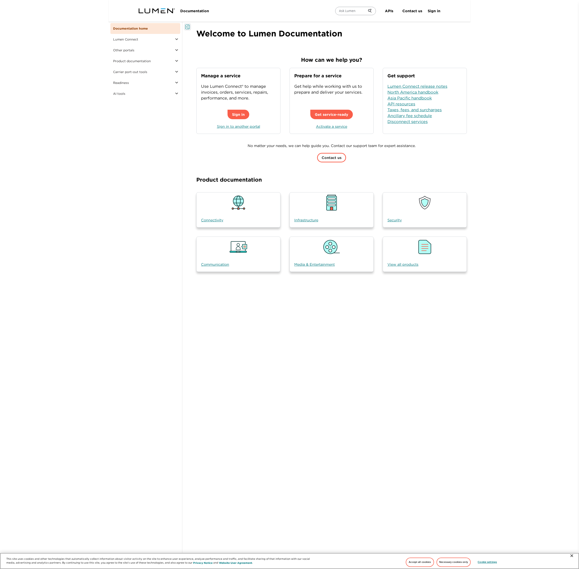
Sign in (434, 11)
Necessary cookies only (453, 562)
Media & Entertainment (314, 264)
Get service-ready (331, 114)
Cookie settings (487, 562)
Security (394, 220)
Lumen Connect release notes (417, 86)
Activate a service (331, 126)
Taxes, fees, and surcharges (414, 109)
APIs (389, 11)
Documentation (194, 11)
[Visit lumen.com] (157, 10)
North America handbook (412, 92)
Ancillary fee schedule (409, 115)
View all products (402, 264)
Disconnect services (407, 121)
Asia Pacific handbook (409, 98)
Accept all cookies (420, 562)
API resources (401, 104)
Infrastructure (306, 220)
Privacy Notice (203, 562)
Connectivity (212, 220)
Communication (215, 264)
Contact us (412, 11)
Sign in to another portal (238, 126)
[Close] (572, 556)
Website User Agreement (235, 562)
